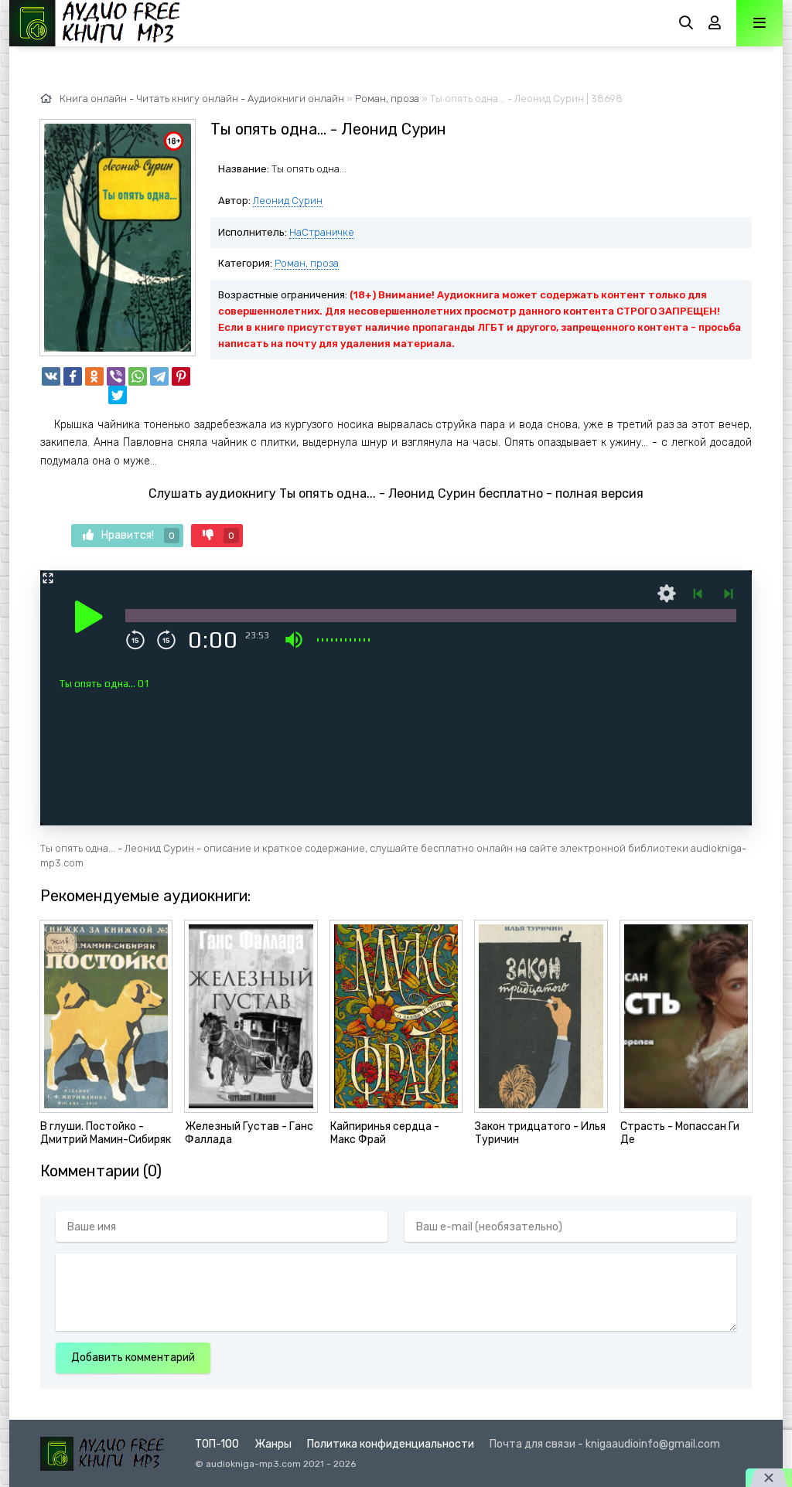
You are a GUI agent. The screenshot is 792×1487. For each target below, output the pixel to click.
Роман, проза (307, 263)
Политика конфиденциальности (390, 1444)
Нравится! (138, 535)
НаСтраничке (321, 232)
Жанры (273, 1444)
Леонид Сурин (288, 200)
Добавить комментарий (133, 1357)
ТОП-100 (217, 1444)
